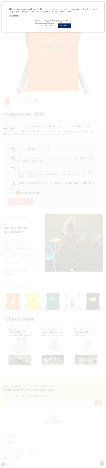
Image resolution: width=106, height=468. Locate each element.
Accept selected (44, 26)
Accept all (64, 26)
